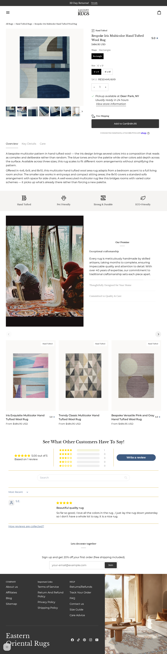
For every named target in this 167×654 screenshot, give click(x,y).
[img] (64, 502)
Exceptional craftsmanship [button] (104, 252)
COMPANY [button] (11, 582)
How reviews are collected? (26, 526)
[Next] (158, 334)
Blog (9, 598)
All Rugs (9, 23)
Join (110, 565)
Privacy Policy (46, 602)
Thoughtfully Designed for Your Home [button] (110, 263)
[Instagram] (90, 639)
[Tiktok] (78, 639)
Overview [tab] (12, 143)
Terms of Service (48, 586)
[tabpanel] (83, 167)
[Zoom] (45, 67)
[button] (65, 450)
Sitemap (11, 603)
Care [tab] (43, 143)
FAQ (72, 598)
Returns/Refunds (81, 586)
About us (12, 586)
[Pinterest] (84, 639)
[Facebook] (72, 639)
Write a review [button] (136, 457)
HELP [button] (72, 582)
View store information (111, 103)
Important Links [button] (45, 582)
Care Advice (77, 615)
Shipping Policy (48, 607)
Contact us (77, 603)
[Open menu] (11, 12)
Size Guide (76, 609)
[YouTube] (96, 639)
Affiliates (11, 592)
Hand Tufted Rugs (24, 23)
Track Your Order (80, 592)
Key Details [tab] (29, 143)
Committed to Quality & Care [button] (105, 293)
